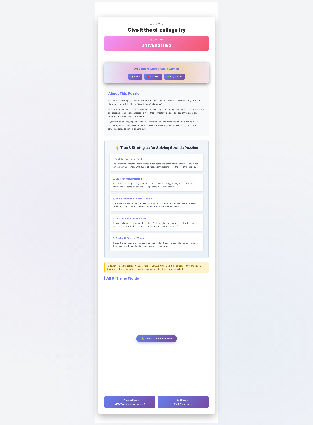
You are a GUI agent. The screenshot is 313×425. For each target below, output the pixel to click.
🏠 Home (135, 76)
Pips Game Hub (107, 11)
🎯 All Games (153, 76)
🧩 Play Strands (174, 76)
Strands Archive (124, 11)
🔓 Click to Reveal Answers (156, 338)
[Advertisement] (156, 304)
